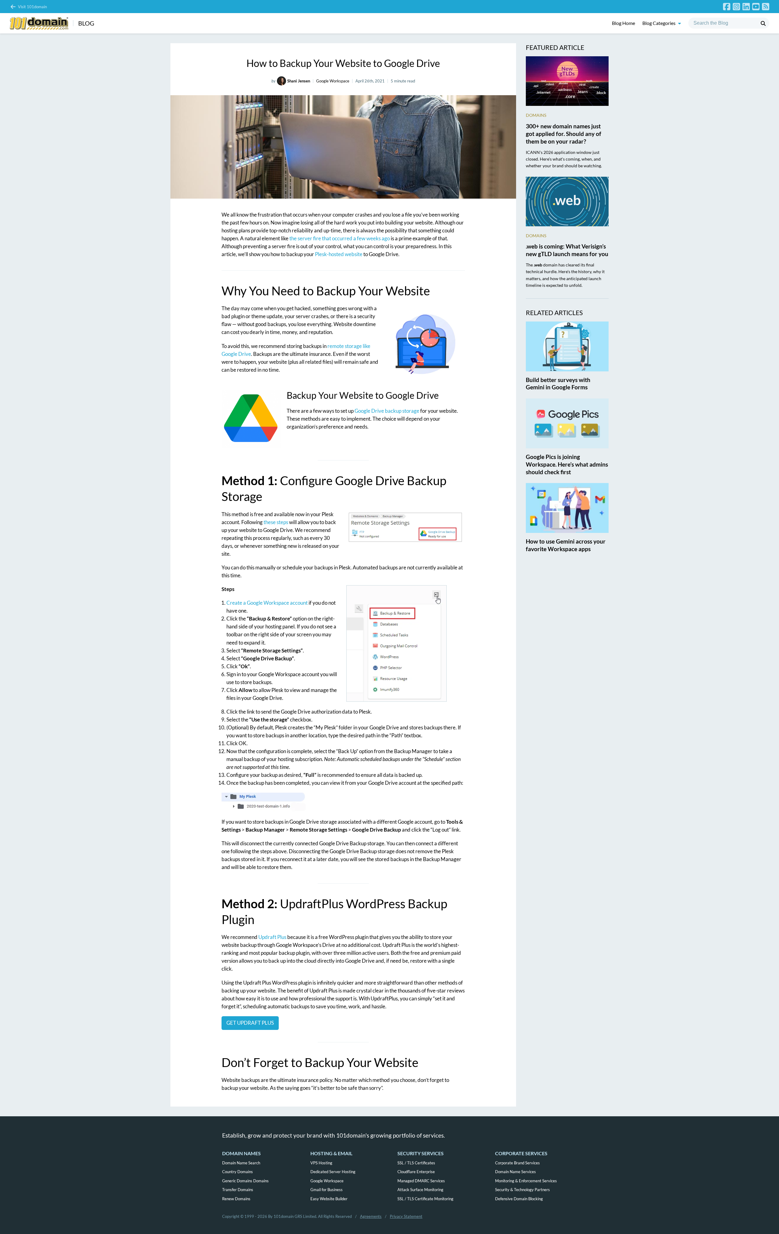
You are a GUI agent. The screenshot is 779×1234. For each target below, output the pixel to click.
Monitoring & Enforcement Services (526, 1180)
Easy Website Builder (329, 1198)
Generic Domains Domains (245, 1180)
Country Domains (237, 1171)
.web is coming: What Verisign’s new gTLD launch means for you (567, 250)
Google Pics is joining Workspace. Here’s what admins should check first (567, 464)
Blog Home (623, 23)
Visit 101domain (32, 6)
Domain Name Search (241, 1162)
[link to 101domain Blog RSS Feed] (765, 6)
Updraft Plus (272, 937)
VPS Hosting (321, 1162)
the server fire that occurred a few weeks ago (339, 238)
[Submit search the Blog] (763, 23)
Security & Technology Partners (522, 1189)
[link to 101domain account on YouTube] (756, 6)
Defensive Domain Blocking (519, 1198)
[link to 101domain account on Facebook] (726, 6)
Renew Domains (236, 1198)
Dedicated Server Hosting (332, 1171)
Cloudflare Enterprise (416, 1171)
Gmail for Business (326, 1189)
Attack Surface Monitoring (420, 1189)
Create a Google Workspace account (267, 603)
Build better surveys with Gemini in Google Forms (558, 383)
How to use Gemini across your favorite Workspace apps (566, 545)
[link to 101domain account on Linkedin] (746, 6)
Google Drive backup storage (387, 411)
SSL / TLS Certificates (416, 1162)
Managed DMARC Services (421, 1180)
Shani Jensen (298, 80)
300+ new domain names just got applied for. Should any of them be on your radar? (563, 134)
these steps (276, 522)
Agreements (371, 1216)
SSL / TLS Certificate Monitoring (425, 1198)
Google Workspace (332, 80)
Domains (536, 115)
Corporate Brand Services (517, 1162)
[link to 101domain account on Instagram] (736, 6)
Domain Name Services (515, 1171)
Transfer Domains (237, 1189)
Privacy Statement (406, 1216)
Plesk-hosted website (338, 254)
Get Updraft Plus (250, 1023)
